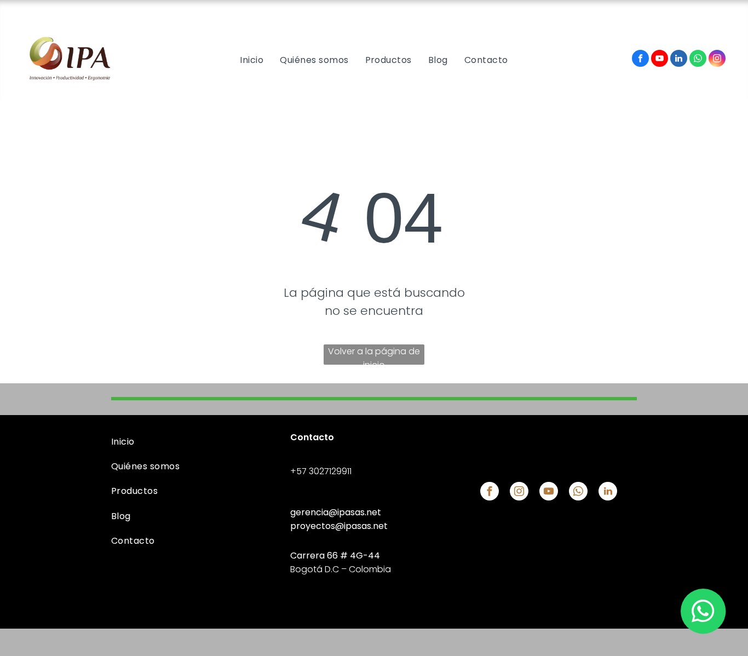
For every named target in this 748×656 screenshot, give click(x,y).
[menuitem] (252, 60)
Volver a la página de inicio (374, 355)
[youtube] (659, 60)
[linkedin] (678, 60)
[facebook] (640, 60)
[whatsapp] (697, 60)
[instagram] (717, 60)
